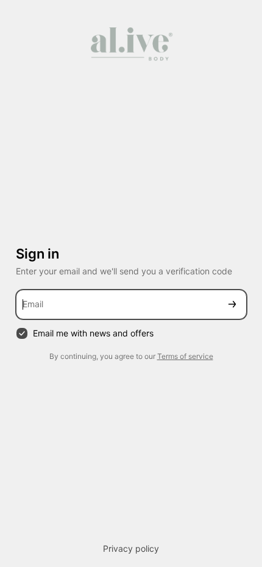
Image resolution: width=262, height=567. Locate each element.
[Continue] (232, 304)
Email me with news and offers (93, 333)
